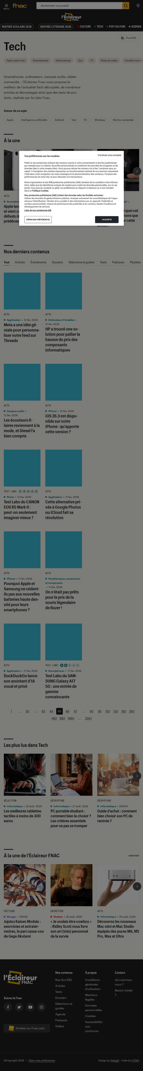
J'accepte (107, 219)
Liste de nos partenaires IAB (37, 210)
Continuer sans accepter (109, 155)
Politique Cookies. (40, 191)
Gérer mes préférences (38, 219)
